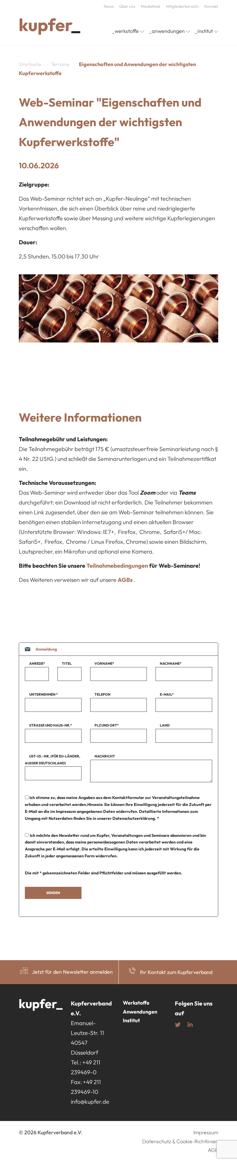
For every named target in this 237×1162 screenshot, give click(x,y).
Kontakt (211, 6)
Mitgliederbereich (182, 6)
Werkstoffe (136, 1002)
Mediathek (150, 6)
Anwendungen (140, 1011)
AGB (213, 1150)
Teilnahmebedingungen (117, 565)
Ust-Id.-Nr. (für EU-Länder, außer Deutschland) (52, 759)
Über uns (127, 6)
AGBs (125, 579)
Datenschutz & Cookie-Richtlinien (180, 1141)
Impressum (205, 1132)
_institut (204, 31)
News (109, 6)
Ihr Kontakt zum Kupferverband (176, 972)
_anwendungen (167, 31)
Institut (131, 1020)
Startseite (30, 64)
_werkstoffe (125, 31)
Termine (60, 64)
